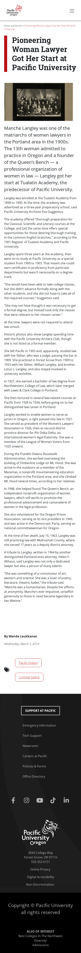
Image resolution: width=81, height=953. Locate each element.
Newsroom (30, 746)
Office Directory (34, 776)
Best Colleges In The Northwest (40, 936)
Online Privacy (40, 869)
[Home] (13, 10)
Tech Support (32, 736)
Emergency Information (39, 725)
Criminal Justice (29, 677)
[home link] (40, 832)
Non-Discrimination (40, 884)
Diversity (40, 940)
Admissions (40, 945)
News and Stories (13, 25)
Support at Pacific (40, 711)
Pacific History (28, 663)
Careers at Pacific (35, 756)
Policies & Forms (34, 766)
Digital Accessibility (40, 877)
